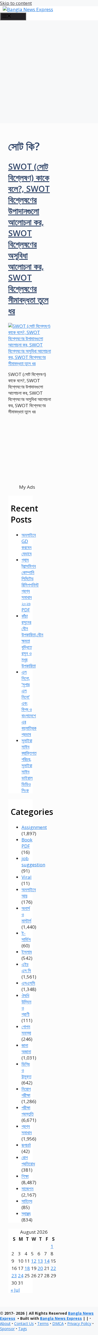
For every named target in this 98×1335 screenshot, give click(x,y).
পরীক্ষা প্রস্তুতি (27, 1110)
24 (20, 1275)
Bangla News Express (61, 1318)
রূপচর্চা (26, 1145)
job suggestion (33, 861)
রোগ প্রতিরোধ (28, 1160)
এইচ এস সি (26, 967)
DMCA (58, 1323)
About (5, 1323)
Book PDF (27, 843)
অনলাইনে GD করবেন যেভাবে (29, 544)
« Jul (15, 1290)
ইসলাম (27, 952)
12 (33, 1261)
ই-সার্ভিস (26, 936)
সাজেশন (27, 1188)
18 (27, 1268)
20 (40, 1268)
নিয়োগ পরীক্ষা (26, 1092)
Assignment (34, 827)
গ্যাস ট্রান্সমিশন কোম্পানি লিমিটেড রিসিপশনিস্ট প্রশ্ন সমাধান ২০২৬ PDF (30, 585)
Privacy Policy (79, 1323)
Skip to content (16, 3)
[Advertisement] (49, 72)
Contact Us (24, 1323)
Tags (22, 1328)
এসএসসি (28, 983)
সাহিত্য (27, 1201)
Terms (43, 1323)
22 (53, 1268)
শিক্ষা (25, 1176)
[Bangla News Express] (28, 9)
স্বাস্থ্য (26, 1213)
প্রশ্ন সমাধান (27, 1129)
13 (40, 1261)
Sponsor (7, 1328)
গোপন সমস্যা (26, 1029)
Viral (27, 877)
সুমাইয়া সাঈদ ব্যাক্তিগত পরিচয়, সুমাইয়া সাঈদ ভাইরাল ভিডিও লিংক (29, 765)
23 (14, 1275)
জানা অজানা (26, 1048)
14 (47, 1261)
